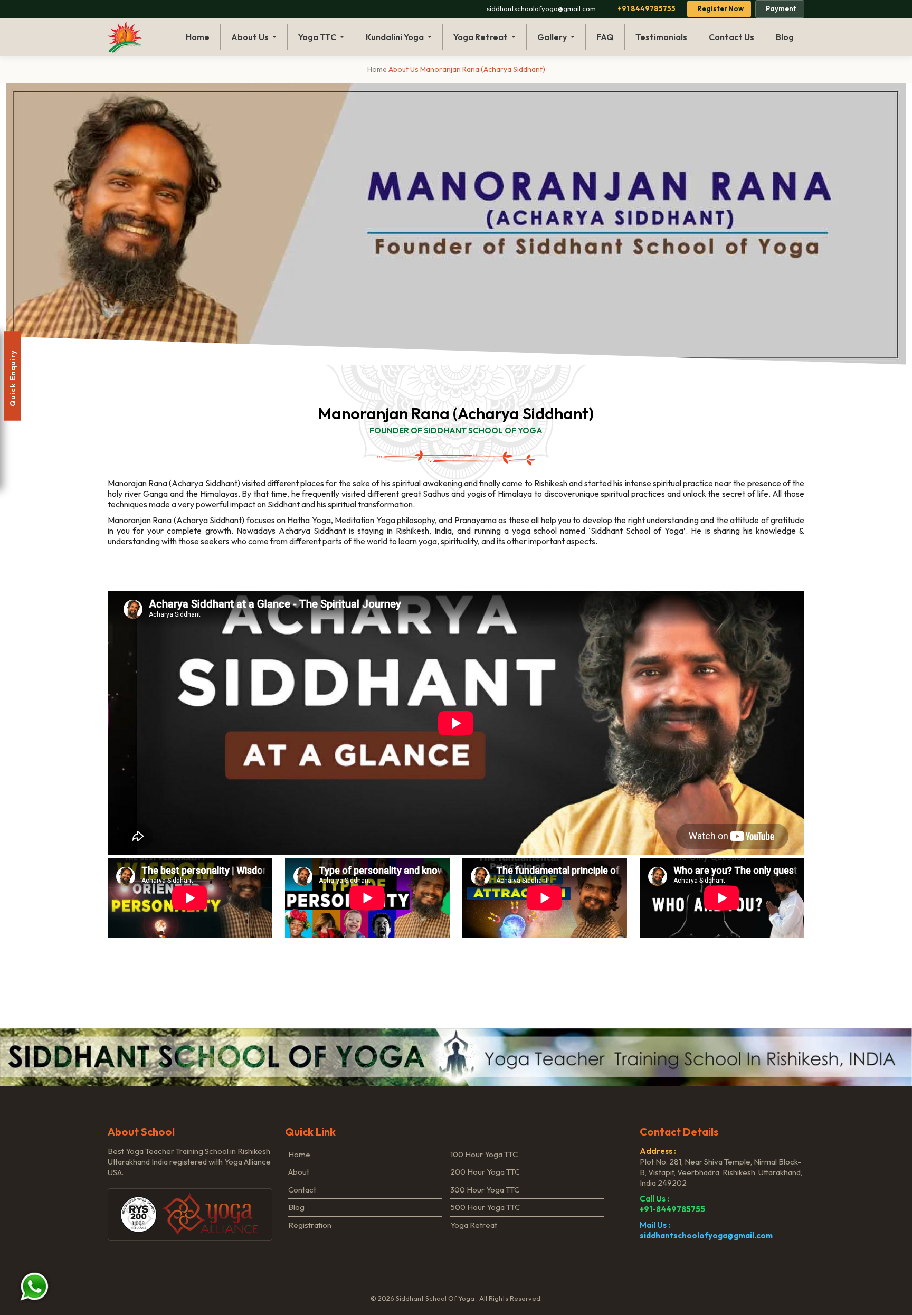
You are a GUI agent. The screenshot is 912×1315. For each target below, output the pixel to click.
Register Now (720, 8)
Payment (781, 8)
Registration (309, 1225)
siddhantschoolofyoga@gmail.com (706, 1236)
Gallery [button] (552, 37)
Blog (785, 37)
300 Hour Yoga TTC (484, 1190)
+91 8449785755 (647, 8)
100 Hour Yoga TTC (484, 1154)
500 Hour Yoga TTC (485, 1207)
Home (198, 37)
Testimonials (661, 37)
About (298, 1172)
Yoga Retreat (473, 1225)
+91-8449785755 (672, 1209)
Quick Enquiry (12, 375)
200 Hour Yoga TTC (485, 1172)
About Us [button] (250, 37)
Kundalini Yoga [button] (395, 37)
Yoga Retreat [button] (481, 37)
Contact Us (731, 37)
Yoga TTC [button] (318, 37)
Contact (302, 1190)
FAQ (605, 37)
